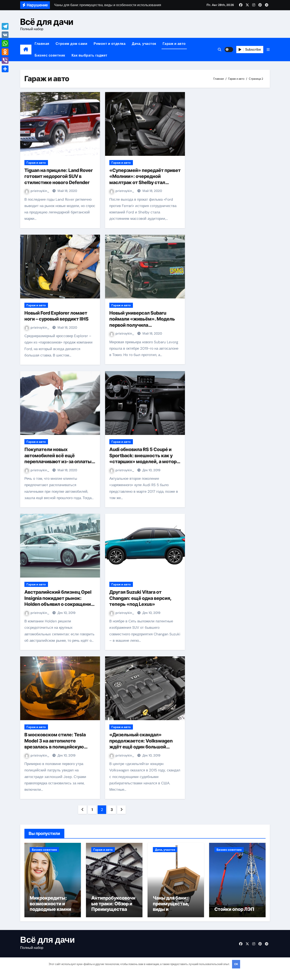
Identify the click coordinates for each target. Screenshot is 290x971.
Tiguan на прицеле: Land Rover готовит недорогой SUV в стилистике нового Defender (58, 176)
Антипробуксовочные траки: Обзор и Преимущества (113, 903)
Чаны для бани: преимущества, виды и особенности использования (171, 909)
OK (236, 964)
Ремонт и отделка (109, 43)
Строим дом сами (71, 43)
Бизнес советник (50, 55)
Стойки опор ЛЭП (234, 909)
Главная (42, 43)
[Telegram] (5, 26)
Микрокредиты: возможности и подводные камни (50, 903)
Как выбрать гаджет (89, 55)
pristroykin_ (40, 191)
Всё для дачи (46, 22)
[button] (268, 50)
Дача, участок (144, 43)
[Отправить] (5, 69)
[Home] (25, 49)
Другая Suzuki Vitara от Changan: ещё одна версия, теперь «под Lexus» (140, 598)
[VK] (5, 35)
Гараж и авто (174, 43)
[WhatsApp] (5, 43)
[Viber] (5, 60)
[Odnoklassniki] (5, 52)
